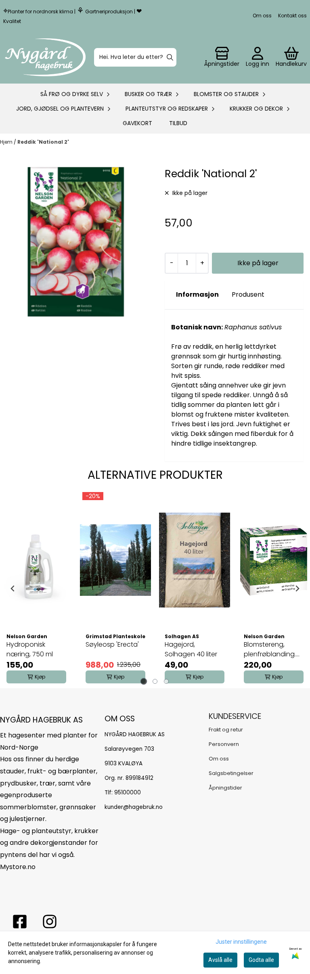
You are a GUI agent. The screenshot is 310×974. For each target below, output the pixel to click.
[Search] (170, 57)
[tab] (143, 681)
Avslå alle (220, 960)
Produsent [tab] (248, 294)
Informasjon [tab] (197, 294)
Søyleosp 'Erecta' (112, 644)
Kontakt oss (292, 15)
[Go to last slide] (12, 588)
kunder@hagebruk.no (134, 807)
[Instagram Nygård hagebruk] (49, 921)
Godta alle (261, 960)
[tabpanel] (36, 588)
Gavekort (137, 123)
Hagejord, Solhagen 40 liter (191, 649)
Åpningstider (225, 787)
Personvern (224, 744)
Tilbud (178, 123)
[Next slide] (297, 588)
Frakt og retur (226, 729)
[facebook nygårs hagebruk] (19, 921)
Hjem (7, 141)
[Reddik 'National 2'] (76, 241)
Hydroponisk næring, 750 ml (29, 649)
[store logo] (45, 57)
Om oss (262, 15)
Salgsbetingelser (231, 773)
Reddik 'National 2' (43, 141)
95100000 (127, 792)
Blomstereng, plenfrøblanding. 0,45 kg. (270, 649)
